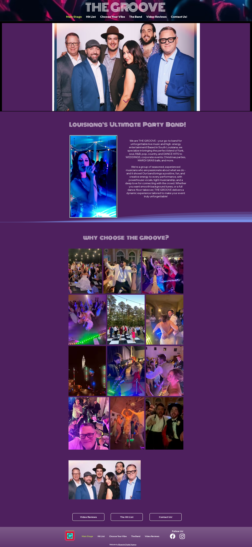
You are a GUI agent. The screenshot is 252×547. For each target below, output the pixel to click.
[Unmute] (78, 213)
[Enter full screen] (113, 213)
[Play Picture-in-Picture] (108, 213)
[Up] (126, 101)
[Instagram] (182, 536)
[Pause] (73, 213)
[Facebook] (172, 536)
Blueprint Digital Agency (127, 545)
